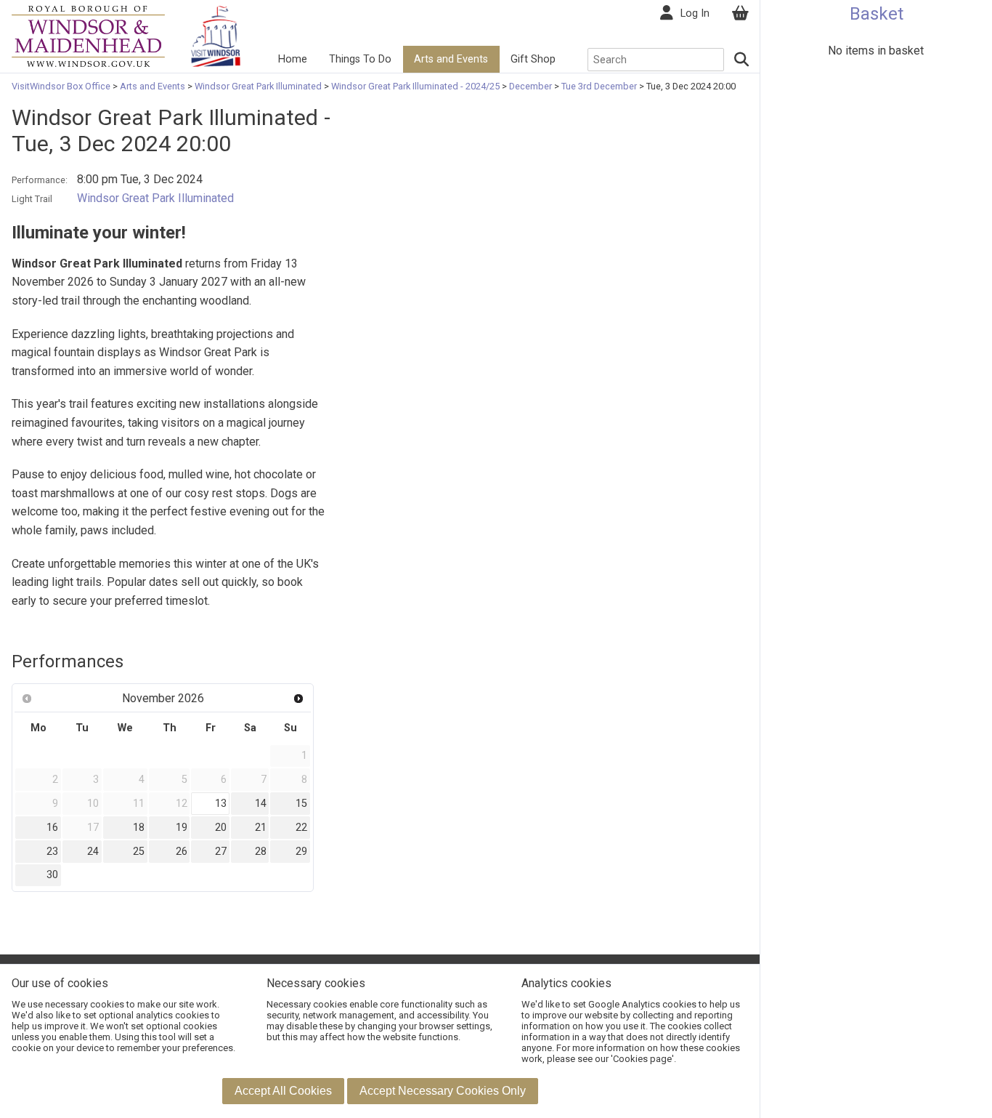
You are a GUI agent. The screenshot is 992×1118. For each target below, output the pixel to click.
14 (261, 803)
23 (52, 851)
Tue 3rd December (599, 86)
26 (181, 851)
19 (181, 827)
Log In (695, 13)
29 (301, 851)
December (530, 86)
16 (52, 827)
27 (221, 851)
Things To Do (360, 59)
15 (301, 803)
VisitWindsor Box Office (62, 86)
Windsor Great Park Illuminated (258, 86)
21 (261, 827)
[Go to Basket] (740, 13)
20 (221, 827)
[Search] (742, 60)
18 (139, 827)
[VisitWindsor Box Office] (88, 35)
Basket (876, 14)
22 (301, 827)
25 (139, 851)
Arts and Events (451, 59)
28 (261, 851)
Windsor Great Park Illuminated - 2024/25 (415, 86)
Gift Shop (533, 59)
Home (292, 59)
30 (52, 875)
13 (221, 803)
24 (93, 851)
